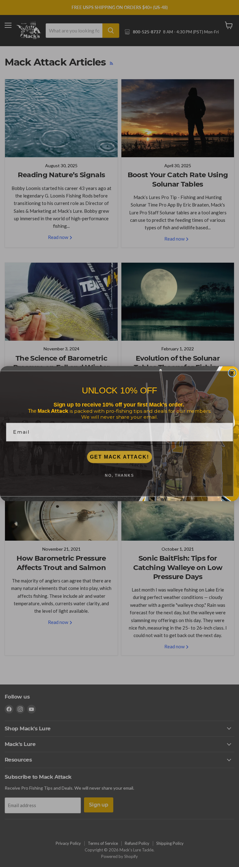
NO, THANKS (119, 475)
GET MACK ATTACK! (119, 457)
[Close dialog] (232, 373)
